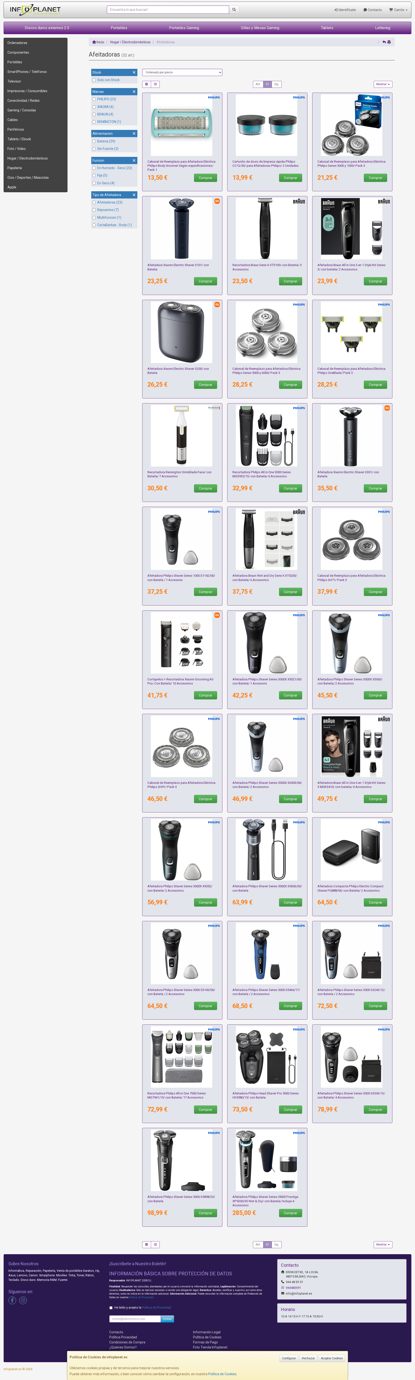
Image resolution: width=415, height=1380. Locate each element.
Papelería (14, 168)
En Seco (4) (106, 183)
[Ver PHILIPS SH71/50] (352, 539)
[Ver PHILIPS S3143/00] (182, 953)
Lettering (382, 28)
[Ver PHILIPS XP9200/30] (267, 1160)
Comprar (205, 178)
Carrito (399, 10)
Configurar (289, 1358)
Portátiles (14, 62)
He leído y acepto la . (142, 1307)
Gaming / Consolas (21, 110)
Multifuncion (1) (109, 217)
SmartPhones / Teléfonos (27, 72)
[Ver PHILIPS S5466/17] (267, 953)
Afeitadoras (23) (109, 202)
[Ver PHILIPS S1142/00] (182, 539)
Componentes (18, 52)
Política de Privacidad (141, 1297)
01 (267, 84)
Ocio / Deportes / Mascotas (28, 177)
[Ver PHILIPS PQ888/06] (352, 850)
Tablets (327, 28)
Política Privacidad (123, 1337)
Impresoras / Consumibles (27, 91)
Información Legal (206, 1332)
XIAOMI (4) (105, 107)
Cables (12, 120)
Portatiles (119, 28)
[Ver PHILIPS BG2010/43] (182, 125)
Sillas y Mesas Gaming (260, 28)
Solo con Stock (108, 80)
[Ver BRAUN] (352, 228)
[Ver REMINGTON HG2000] (182, 435)
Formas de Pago (205, 1342)
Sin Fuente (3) (107, 149)
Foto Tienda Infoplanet (210, 1347)
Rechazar (308, 1358)
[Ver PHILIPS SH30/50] (352, 125)
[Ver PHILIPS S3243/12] (352, 953)
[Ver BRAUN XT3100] (267, 228)
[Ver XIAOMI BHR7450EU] (352, 435)
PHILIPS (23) (106, 99)
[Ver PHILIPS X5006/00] (267, 850)
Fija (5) (102, 175)
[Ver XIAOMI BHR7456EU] (182, 228)
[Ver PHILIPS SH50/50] (267, 332)
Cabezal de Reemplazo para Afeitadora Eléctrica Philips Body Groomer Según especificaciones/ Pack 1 (181, 166)
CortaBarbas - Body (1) (114, 225)
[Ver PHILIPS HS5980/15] (267, 1057)
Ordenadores (17, 43)
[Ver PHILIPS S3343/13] (352, 1057)
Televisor (14, 81)
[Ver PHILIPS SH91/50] (182, 746)
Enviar (167, 1319)
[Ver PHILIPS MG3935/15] (267, 435)
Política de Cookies (222, 1374)
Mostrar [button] (381, 84)
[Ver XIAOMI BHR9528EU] (182, 332)
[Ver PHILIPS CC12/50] (267, 125)
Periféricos (15, 129)
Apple (11, 187)
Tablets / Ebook (19, 139)
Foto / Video (16, 149)
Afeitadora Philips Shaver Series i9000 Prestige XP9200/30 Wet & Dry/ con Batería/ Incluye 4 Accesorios (265, 1201)
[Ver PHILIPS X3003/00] (267, 746)
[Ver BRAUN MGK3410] (352, 746)
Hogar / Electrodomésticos (27, 158)
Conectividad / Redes (23, 100)
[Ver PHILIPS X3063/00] (352, 643)
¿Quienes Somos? (123, 1347)
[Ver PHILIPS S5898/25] (182, 1160)
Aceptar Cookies (332, 1358)
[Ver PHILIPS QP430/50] (352, 332)
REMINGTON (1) (109, 122)
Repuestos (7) (108, 210)
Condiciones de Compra (127, 1342)
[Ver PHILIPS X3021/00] (267, 643)
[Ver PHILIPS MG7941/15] (182, 1057)
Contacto (374, 10)
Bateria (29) (106, 141)
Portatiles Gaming (184, 28)
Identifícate (347, 10)
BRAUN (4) (105, 114)
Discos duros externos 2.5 (47, 28)
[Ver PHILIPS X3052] (182, 850)
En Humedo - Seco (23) (114, 168)
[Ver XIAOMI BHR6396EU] (182, 643)
